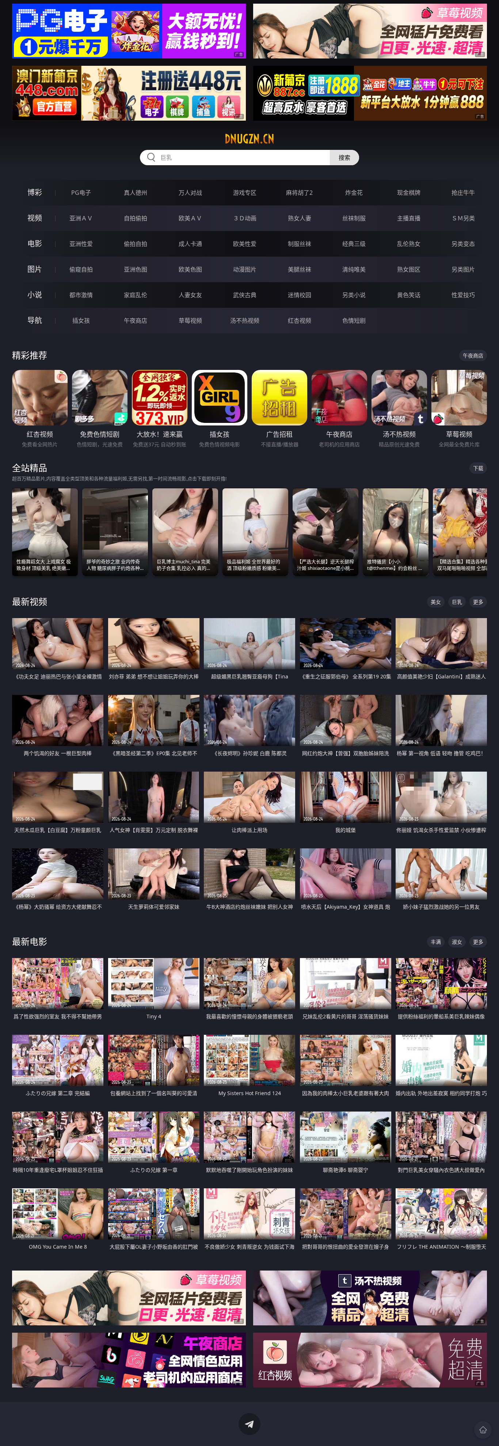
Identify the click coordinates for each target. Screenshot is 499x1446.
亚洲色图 (135, 269)
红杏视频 (299, 321)
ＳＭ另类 (463, 218)
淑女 (457, 941)
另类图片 (463, 269)
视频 (34, 218)
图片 (34, 269)
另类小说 (354, 295)
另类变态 (463, 244)
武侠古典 (244, 295)
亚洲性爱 (81, 244)
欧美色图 (190, 269)
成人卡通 (190, 244)
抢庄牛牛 (463, 193)
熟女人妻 (299, 218)
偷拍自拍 (135, 244)
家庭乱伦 (135, 295)
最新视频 (29, 601)
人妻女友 (190, 295)
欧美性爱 (244, 244)
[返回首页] (483, 1430)
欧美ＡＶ (190, 218)
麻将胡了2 (299, 193)
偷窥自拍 (81, 269)
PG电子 (81, 193)
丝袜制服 (354, 218)
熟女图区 (408, 269)
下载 (478, 468)
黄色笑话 (408, 295)
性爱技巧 (463, 295)
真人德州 (135, 193)
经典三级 (354, 244)
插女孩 (81, 321)
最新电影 (29, 941)
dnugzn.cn (249, 139)
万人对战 (190, 193)
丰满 (436, 941)
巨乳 (457, 601)
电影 (34, 244)
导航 (34, 320)
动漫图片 (244, 269)
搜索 (344, 158)
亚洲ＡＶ (81, 218)
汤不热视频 (244, 321)
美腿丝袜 (299, 269)
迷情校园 (299, 295)
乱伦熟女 (408, 244)
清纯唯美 (354, 269)
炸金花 (354, 193)
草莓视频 (190, 321)
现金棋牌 (408, 193)
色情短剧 (354, 321)
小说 (34, 295)
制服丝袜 (299, 244)
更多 (478, 601)
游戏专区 (244, 193)
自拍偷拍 (135, 218)
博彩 (34, 192)
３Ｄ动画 (244, 218)
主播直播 (408, 218)
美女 (436, 601)
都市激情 (81, 295)
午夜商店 (135, 321)
